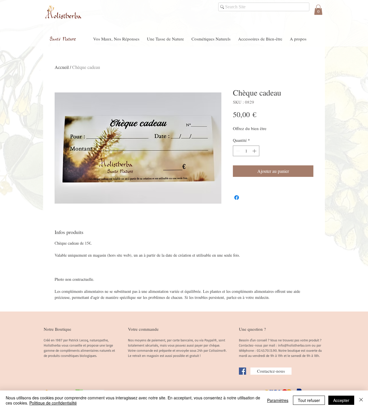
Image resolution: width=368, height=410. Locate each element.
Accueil (62, 67)
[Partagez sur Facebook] (236, 197)
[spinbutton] (246, 151)
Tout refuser (309, 400)
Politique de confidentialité (53, 403)
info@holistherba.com (294, 345)
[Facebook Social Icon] (242, 371)
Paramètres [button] (277, 400)
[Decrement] (237, 151)
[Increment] (254, 151)
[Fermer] (361, 400)
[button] (318, 10)
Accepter (341, 400)
